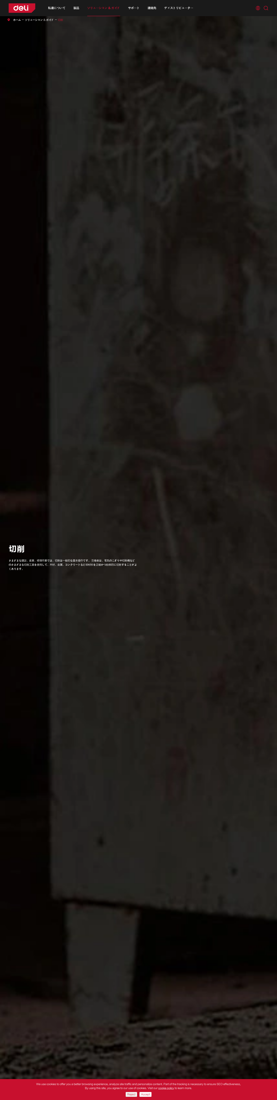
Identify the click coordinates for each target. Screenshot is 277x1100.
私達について (56, 8)
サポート (134, 8)
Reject (131, 1094)
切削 (60, 20)
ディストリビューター (178, 8)
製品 (76, 8)
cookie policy (166, 1088)
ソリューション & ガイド (103, 8)
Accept (145, 1094)
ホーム (17, 20)
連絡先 (152, 8)
